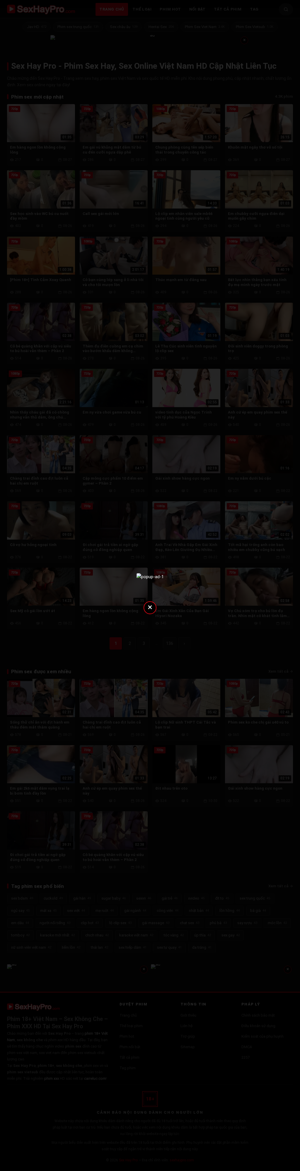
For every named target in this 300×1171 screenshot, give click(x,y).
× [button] (150, 607)
